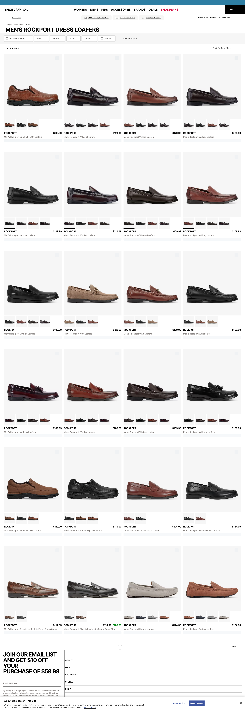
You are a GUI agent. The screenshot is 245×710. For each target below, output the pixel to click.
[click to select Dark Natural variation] (104, 124)
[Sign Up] (59, 683)
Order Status (203, 18)
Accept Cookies (196, 703)
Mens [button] (94, 9)
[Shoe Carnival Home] (16, 9)
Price (39, 38)
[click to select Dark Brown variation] (33, 124)
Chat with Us (215, 18)
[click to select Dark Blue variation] (140, 616)
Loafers (27, 25)
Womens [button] (80, 9)
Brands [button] (139, 9)
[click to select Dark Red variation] (9, 420)
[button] (13, 18)
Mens (16, 25)
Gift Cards (226, 18)
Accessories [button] (121, 9)
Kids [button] (104, 9)
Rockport (8, 25)
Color (87, 38)
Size (72, 38)
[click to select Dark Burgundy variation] (69, 124)
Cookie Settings (179, 703)
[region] (122, 703)
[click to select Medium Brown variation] (9, 124)
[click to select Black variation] (21, 124)
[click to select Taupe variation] (69, 321)
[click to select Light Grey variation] (152, 616)
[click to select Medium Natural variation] (164, 616)
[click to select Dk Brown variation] (9, 616)
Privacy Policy (90, 707)
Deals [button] (153, 9)
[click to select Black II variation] (21, 616)
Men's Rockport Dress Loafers (52, 29)
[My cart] (220, 9)
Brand (56, 38)
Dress (21, 25)
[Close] (241, 703)
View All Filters (130, 38)
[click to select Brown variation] (92, 321)
